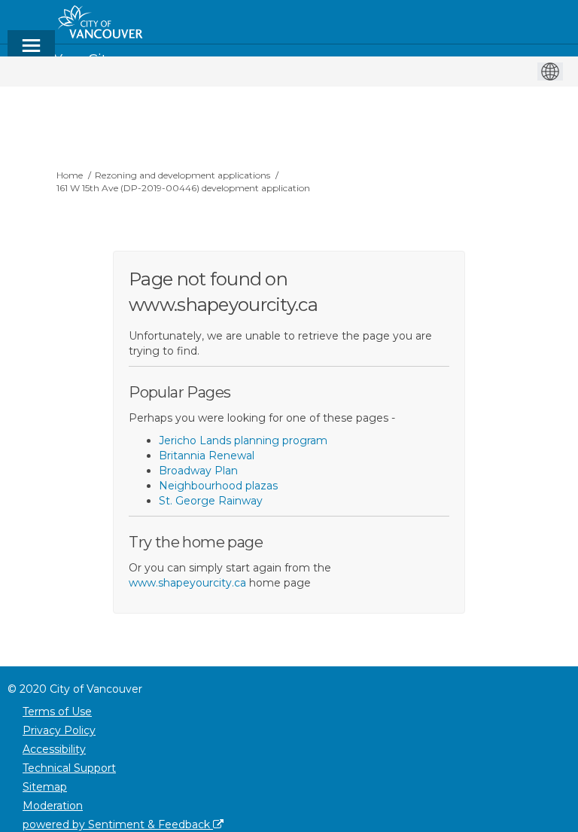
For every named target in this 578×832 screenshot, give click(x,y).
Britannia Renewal (206, 455)
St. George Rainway (211, 500)
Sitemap (45, 787)
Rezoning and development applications (182, 175)
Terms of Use (57, 711)
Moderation (53, 805)
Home (69, 175)
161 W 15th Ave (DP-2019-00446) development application (183, 188)
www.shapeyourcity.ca (187, 583)
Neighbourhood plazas (218, 485)
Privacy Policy (59, 730)
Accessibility (54, 749)
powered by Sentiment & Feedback (118, 824)
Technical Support (69, 768)
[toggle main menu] (31, 52)
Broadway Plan (198, 470)
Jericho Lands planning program (243, 440)
